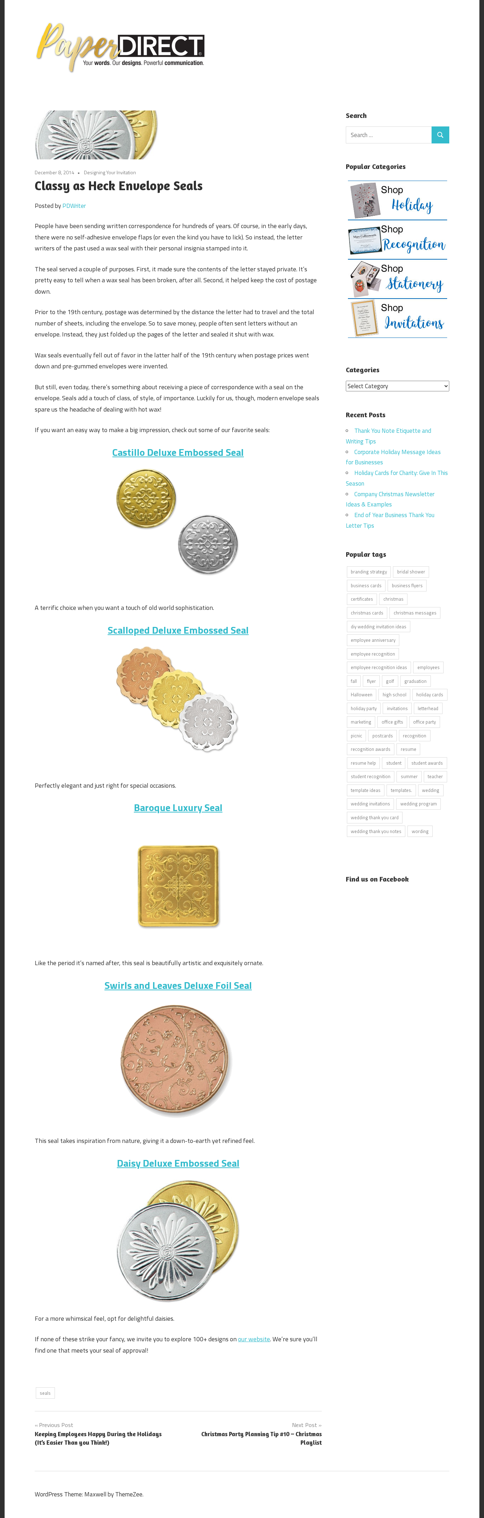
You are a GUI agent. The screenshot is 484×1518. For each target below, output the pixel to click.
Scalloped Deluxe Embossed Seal (178, 630)
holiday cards (429, 694)
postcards (382, 735)
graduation (415, 681)
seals (45, 1393)
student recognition (370, 776)
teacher (435, 776)
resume (408, 749)
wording (420, 831)
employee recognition (373, 653)
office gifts (392, 721)
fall (354, 681)
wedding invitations (370, 803)
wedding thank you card (375, 817)
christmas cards (367, 612)
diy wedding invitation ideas (378, 626)
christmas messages (415, 612)
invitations (397, 708)
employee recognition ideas (379, 667)
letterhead (428, 708)
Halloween (361, 694)
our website (254, 1339)
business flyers (407, 585)
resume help (363, 762)
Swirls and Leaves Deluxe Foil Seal (178, 985)
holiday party (364, 708)
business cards (366, 585)
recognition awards (370, 749)
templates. (401, 790)
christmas (393, 598)
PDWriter (74, 205)
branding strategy (369, 571)
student (393, 762)
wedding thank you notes (376, 831)
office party (424, 721)
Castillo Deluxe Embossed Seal (178, 452)
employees (428, 667)
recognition (414, 735)
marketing (361, 721)
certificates (362, 598)
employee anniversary (373, 640)
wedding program (418, 803)
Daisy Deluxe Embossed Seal (178, 1163)
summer (409, 776)
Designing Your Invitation (110, 172)
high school (394, 694)
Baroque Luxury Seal (178, 807)
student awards (427, 762)
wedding (430, 790)
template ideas (366, 790)
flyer (371, 681)
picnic (356, 735)
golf (390, 681)
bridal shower (411, 571)
